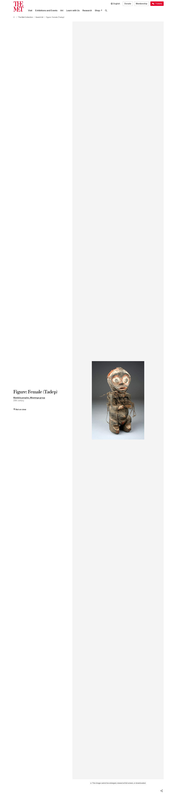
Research (87, 10)
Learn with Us (73, 10)
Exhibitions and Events (46, 10)
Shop (97, 10)
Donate (127, 4)
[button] (161, 791)
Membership (141, 4)
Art (61, 10)
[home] (14, 17)
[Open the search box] (106, 10)
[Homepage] (18, 6)
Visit (30, 10)
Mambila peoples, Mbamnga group (29, 398)
